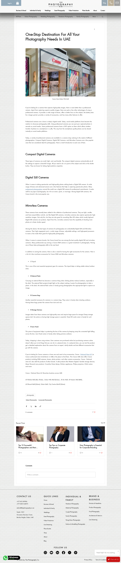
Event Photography (49, 516)
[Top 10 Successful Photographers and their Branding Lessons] (29, 434)
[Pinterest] (75, 552)
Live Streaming (48, 524)
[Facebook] (63, 552)
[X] (69, 552)
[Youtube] (51, 552)
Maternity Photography (72, 508)
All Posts (18, 16)
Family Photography (83, 16)
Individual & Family (49, 508)
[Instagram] (45, 552)
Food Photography (94, 511)
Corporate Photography (45, 400)
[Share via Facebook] (26, 406)
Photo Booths (47, 529)
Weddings (47, 512)
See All (103, 423)
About (45, 537)
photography (30, 395)
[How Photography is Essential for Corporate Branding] (91, 434)
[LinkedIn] (57, 552)
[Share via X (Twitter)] (31, 406)
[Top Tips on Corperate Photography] (60, 434)
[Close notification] (118, 551)
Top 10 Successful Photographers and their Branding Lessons (27, 446)
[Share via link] (40, 406)
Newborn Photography (66, 16)
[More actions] (94, 29)
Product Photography (95, 507)
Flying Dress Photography (73, 520)
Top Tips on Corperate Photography (57, 446)
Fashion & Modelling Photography (74, 524)
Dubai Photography (31, 16)
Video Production (49, 520)
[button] (17, 3)
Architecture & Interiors (95, 515)
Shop (45, 533)
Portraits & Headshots (95, 503)
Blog (45, 541)
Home (45, 500)
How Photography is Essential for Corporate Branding (91, 446)
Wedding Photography (48, 16)
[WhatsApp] (11, 558)
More (94, 16)
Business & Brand (49, 504)
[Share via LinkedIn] (36, 406)
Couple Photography (71, 512)
